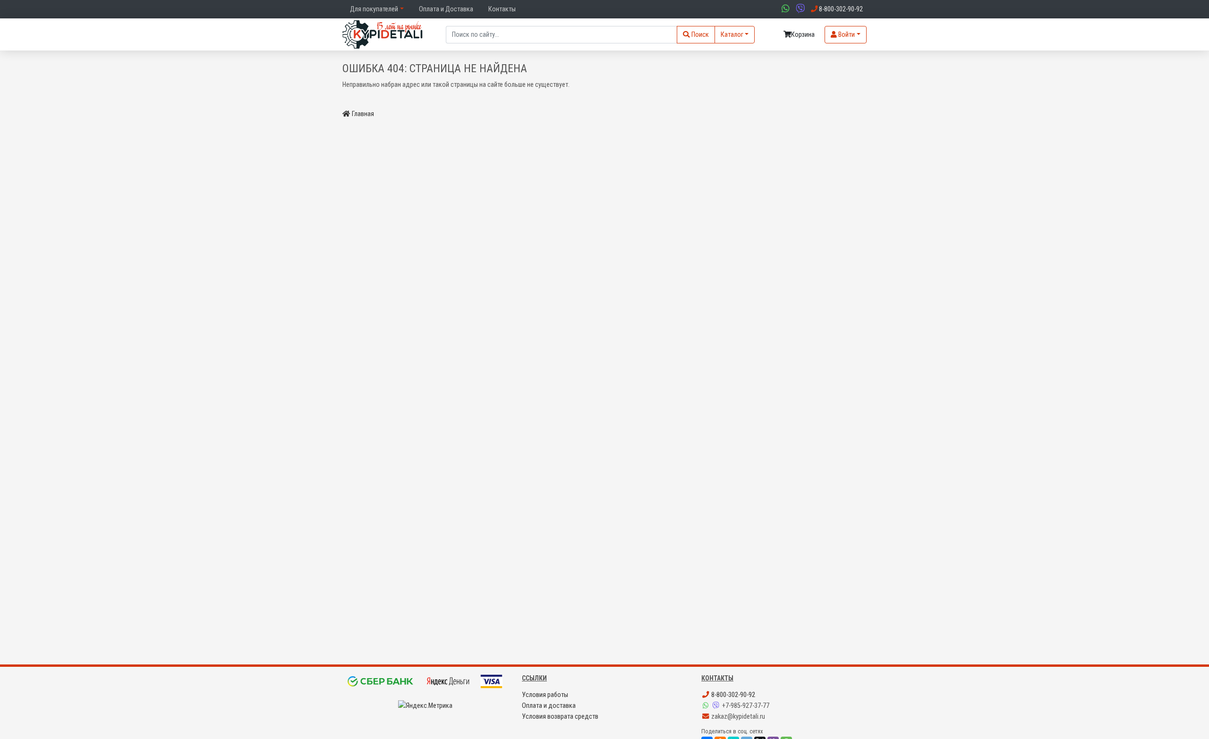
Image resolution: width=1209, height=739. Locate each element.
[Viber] (717, 705)
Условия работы (545, 695)
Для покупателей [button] (374, 9)
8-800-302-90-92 (732, 695)
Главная (363, 114)
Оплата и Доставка (446, 9)
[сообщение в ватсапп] (784, 9)
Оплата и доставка (549, 706)
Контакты (502, 9)
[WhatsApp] (706, 705)
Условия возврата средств (560, 717)
